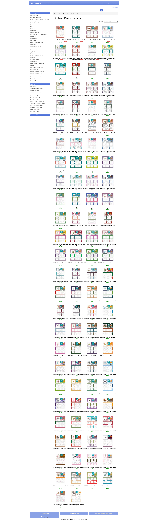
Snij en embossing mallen (36, 73)
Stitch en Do (33, 75)
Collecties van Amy (35, 90)
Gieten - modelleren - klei (36, 42)
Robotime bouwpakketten (36, 67)
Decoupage (33, 30)
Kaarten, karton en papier (36, 55)
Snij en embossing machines (37, 71)
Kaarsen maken (34, 54)
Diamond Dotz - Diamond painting (38, 34)
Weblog (53, 3)
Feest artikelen (34, 38)
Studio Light (33, 79)
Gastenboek (46, 3)
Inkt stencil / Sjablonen (35, 50)
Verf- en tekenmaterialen (36, 81)
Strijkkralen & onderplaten (36, 77)
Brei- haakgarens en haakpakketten (39, 21)
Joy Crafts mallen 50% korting (37, 103)
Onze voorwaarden (74, 513)
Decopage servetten (35, 111)
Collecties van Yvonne (35, 99)
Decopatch (33, 28)
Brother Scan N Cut (35, 23)
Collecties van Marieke (35, 96)
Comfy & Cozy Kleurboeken (37, 101)
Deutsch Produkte (34, 32)
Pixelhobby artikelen (35, 109)
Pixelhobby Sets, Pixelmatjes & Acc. (39, 63)
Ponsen (32, 65)
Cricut (31, 27)
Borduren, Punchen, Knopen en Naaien (39, 19)
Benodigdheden (34, 15)
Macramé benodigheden (36, 107)
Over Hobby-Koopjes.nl (45, 517)
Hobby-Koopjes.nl (35, 3)
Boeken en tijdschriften (35, 17)
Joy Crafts (32, 52)
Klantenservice (45, 513)
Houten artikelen (34, 48)
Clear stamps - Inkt (35, 25)
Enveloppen (33, 36)
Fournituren (33, 40)
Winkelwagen (100, 3)
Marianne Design (34, 59)
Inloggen (108, 3)
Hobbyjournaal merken (35, 46)
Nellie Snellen (33, 61)
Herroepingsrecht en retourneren (103, 513)
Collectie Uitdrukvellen (35, 98)
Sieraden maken (34, 69)
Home (55, 14)
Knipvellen (32, 57)
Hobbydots (33, 44)
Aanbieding (33, 86)
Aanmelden (115, 3)
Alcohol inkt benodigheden (36, 88)
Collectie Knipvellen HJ (35, 94)
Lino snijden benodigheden (36, 105)
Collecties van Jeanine (35, 92)
